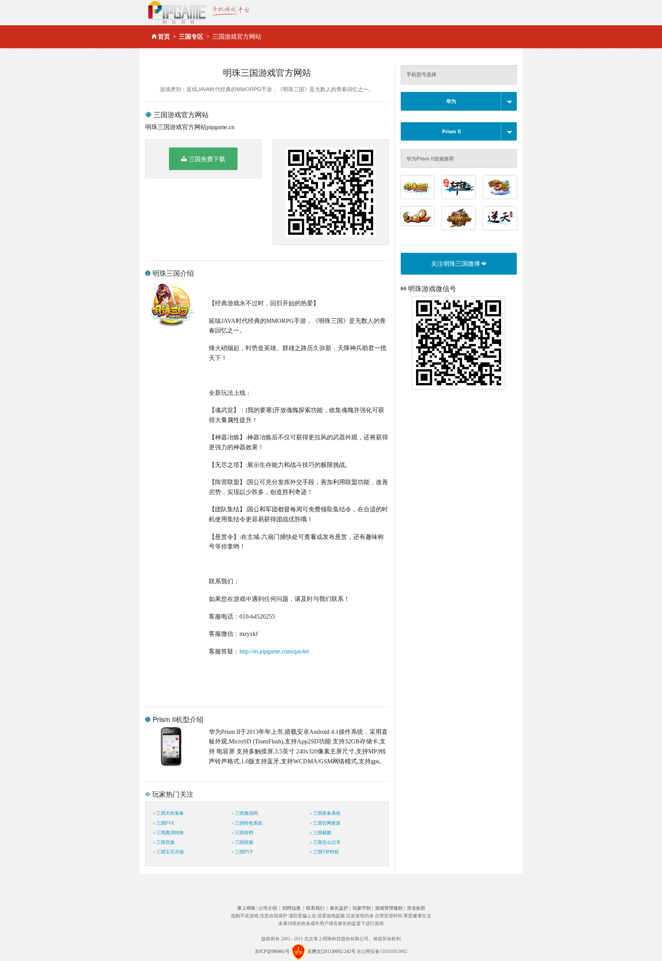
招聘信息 (291, 908)
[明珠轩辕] (458, 187)
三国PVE (164, 823)
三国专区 (191, 36)
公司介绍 (268, 908)
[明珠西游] (500, 187)
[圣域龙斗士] (458, 218)
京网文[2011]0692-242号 (331, 951)
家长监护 (339, 908)
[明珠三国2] (417, 216)
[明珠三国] (417, 187)
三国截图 (321, 832)
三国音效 (165, 842)
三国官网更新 (326, 823)
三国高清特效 (169, 832)
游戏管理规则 (389, 908)
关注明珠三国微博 (456, 263)
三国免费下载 (206, 158)
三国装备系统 (326, 813)
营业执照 (416, 908)
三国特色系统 (248, 823)
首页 (164, 36)
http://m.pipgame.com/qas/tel (274, 651)
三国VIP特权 (325, 852)
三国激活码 (246, 813)
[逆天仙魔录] (500, 218)
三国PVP (243, 852)
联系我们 (315, 908)
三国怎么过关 (326, 842)
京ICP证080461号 (272, 951)
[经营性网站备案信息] (298, 951)
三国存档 (243, 832)
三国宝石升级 (169, 852)
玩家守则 (361, 908)
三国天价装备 (169, 813)
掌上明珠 (246, 908)
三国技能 (243, 842)
